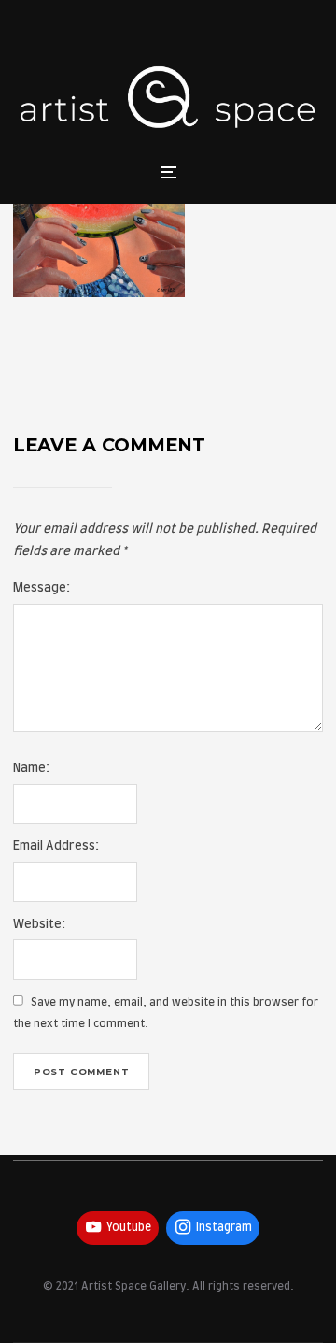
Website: (39, 925)
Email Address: (56, 846)
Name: (31, 769)
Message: (41, 588)
